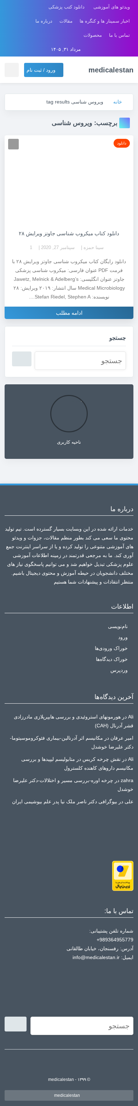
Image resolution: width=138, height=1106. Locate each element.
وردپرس (119, 670)
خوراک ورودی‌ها (111, 648)
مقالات (66, 21)
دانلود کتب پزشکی (66, 7)
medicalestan (67, 1095)
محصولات (93, 35)
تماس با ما (119, 35)
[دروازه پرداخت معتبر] (122, 875)
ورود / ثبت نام (42, 70)
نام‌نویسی (118, 626)
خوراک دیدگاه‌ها (112, 659)
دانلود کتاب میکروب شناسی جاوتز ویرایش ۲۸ (69, 233)
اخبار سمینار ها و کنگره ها (105, 21)
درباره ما (43, 21)
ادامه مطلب (69, 313)
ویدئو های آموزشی (111, 7)
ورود (123, 637)
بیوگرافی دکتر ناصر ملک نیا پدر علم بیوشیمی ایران (64, 801)
